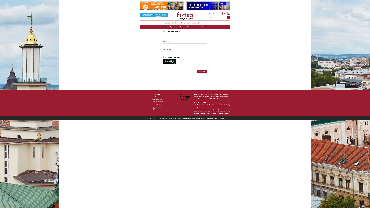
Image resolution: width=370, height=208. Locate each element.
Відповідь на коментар (171, 31)
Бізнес (189, 27)
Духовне (201, 23)
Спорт (197, 27)
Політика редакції (157, 99)
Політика (205, 27)
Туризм (193, 23)
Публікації (173, 27)
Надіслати (202, 71)
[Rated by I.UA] (157, 109)
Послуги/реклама (158, 101)
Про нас (157, 94)
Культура (185, 23)
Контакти (158, 97)
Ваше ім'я (166, 42)
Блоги (182, 27)
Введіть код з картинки (172, 57)
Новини (164, 27)
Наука (177, 23)
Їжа (172, 23)
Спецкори (158, 104)
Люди (167, 23)
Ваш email (167, 49)
